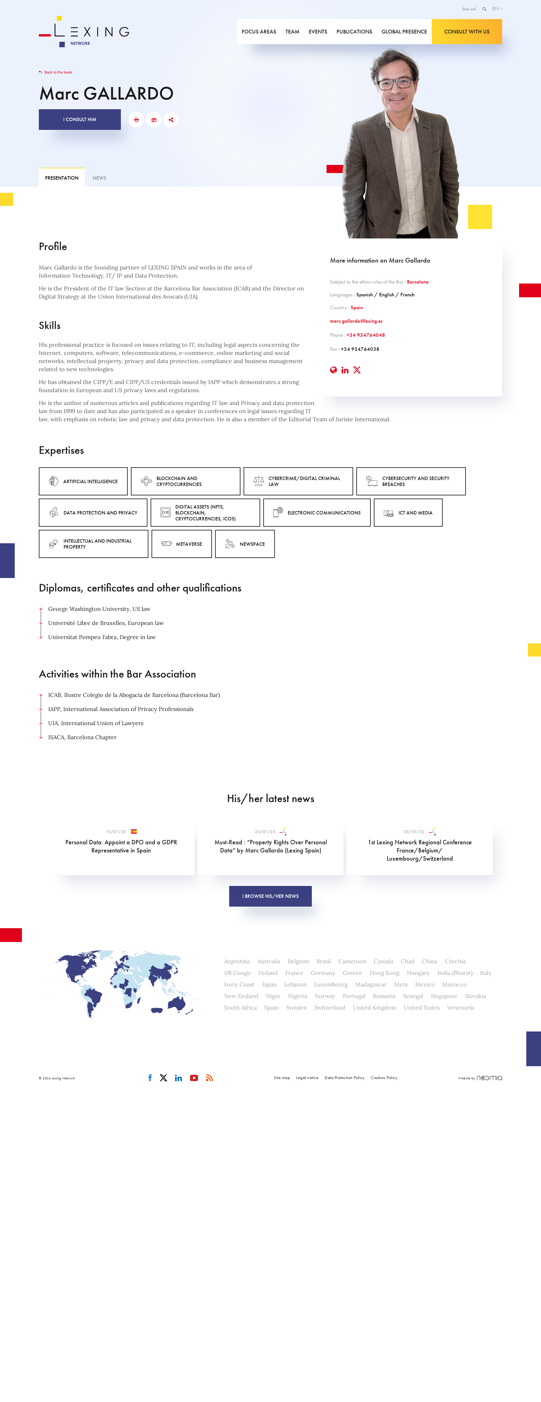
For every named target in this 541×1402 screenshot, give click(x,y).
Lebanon (295, 984)
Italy (486, 972)
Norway (325, 996)
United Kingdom (374, 1007)
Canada (383, 961)
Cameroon (352, 961)
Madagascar (371, 984)
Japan (269, 984)
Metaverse (189, 544)
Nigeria (297, 996)
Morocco (454, 984)
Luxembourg (331, 984)
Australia (268, 961)
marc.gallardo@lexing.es (356, 320)
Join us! (469, 9)
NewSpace (252, 544)
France (294, 972)
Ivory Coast (239, 984)
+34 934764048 (366, 334)
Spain (357, 307)
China (429, 961)
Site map (282, 1077)
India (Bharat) (454, 972)
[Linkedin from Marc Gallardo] (345, 370)
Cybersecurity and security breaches (416, 481)
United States (422, 1007)
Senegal (413, 996)
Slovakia (475, 996)
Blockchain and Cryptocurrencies (179, 481)
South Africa (240, 1007)
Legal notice (307, 1077)
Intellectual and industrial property (97, 544)
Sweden (296, 1007)
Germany (323, 972)
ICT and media (416, 512)
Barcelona (418, 281)
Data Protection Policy (344, 1077)
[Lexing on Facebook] (150, 1078)
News (99, 178)
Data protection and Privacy (100, 512)
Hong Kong (384, 972)
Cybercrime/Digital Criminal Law (304, 481)
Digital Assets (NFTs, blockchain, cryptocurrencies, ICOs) (205, 513)
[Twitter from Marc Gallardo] (357, 370)
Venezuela (460, 1007)
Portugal (354, 996)
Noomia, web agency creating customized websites (489, 1078)
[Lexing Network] (84, 31)
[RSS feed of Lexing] (209, 1078)
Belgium (298, 961)
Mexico (425, 984)
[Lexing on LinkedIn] (178, 1078)
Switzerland (329, 1007)
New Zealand (241, 996)
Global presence (404, 31)
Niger (273, 996)
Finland (268, 972)
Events (318, 31)
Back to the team (58, 72)
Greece (352, 972)
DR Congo (237, 972)
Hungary (418, 972)
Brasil (324, 961)
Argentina (237, 961)
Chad (408, 961)
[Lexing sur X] (163, 1078)
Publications (354, 31)
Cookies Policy (384, 1077)
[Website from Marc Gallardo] (333, 370)
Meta (401, 984)
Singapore (444, 996)
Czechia (455, 961)
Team (292, 31)
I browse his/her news (270, 896)
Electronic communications (324, 512)
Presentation (62, 178)
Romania (384, 996)
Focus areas (259, 31)
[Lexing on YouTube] (194, 1078)
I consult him (79, 119)
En (496, 8)
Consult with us (467, 31)
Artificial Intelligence (90, 481)
